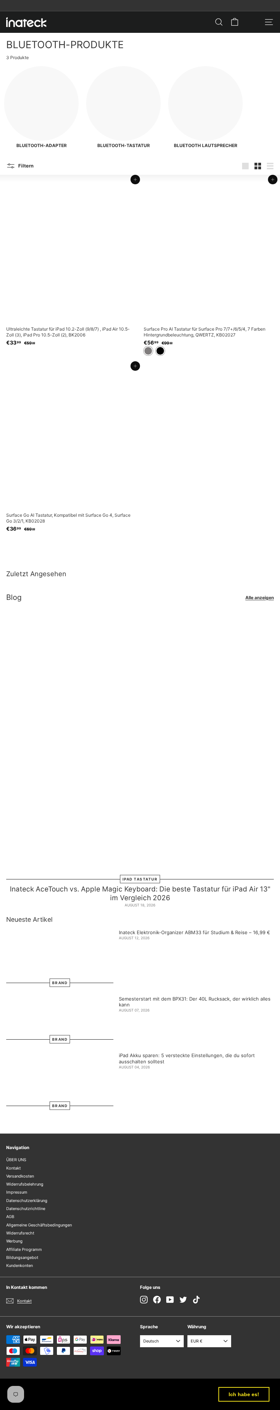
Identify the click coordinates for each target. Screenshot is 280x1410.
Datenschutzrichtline (25, 1208)
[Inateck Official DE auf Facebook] (157, 1299)
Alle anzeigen (259, 597)
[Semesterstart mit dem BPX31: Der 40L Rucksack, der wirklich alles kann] (59, 1018)
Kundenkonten (19, 1265)
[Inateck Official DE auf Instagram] (144, 1299)
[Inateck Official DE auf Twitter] (183, 1299)
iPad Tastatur (140, 879)
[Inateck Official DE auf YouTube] (170, 1299)
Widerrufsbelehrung (24, 1184)
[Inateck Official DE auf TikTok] (196, 1299)
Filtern (25, 166)
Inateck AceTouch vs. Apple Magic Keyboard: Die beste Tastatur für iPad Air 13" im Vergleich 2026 (140, 893)
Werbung (14, 1241)
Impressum (16, 1192)
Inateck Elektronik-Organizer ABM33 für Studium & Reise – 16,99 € (194, 932)
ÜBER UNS (16, 1159)
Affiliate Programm (24, 1249)
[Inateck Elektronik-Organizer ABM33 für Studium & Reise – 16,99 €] (59, 956)
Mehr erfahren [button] (95, 1398)
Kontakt (13, 1168)
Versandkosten (20, 1176)
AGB (10, 1216)
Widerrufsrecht (20, 1233)
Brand (60, 982)
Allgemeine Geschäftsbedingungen (39, 1225)
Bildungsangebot (22, 1257)
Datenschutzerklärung (26, 1200)
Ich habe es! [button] (244, 1394)
